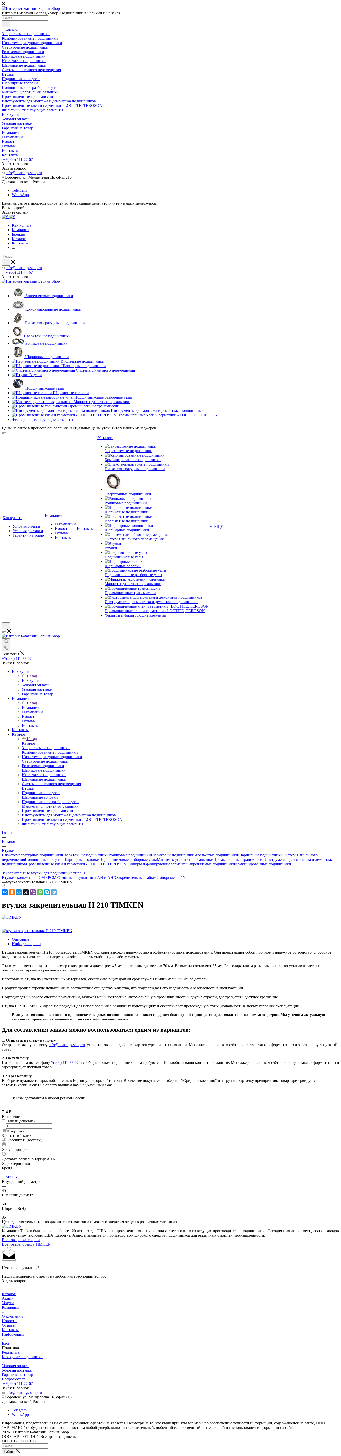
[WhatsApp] (40, 892)
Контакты (10, 1330)
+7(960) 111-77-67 (18, 159)
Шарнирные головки (81, 859)
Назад (32, 676)
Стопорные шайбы (171, 877)
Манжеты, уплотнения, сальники (185, 859)
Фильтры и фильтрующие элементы (156, 864)
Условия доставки (17, 1370)
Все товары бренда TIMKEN (26, 1244)
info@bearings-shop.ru (24, 173)
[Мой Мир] (19, 892)
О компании (12, 1316)
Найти (8, 1451)
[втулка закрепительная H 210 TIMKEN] (37, 931)
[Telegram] (54, 892)
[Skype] (47, 892)
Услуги (8, 1303)
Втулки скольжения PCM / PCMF (30, 877)
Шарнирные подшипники (260, 855)
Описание (20, 939)
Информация (13, 1334)
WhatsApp (20, 195)
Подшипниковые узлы (44, 859)
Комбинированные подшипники (263, 864)
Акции (8, 1298)
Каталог (29, 743)
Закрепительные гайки (135, 877)
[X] (26, 892)
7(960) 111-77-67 (65, 1062)
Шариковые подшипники (172, 855)
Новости (9, 1321)
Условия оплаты (15, 1366)
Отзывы (9, 1325)
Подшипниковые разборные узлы (128, 859)
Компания (30, 707)
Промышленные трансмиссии (239, 859)
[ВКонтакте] (5, 892)
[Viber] (33, 892)
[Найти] (6, 24)
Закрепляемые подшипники (211, 864)
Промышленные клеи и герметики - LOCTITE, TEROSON (76, 864)
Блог (6, 1343)
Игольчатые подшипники (216, 855)
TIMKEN (10, 1177)
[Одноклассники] (12, 892)
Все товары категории (21, 1240)
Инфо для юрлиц (26, 944)
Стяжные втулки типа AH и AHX (87, 877)
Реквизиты (11, 1352)
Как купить (31, 680)
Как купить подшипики (22, 1357)
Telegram (19, 190)
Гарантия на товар (17, 1375)
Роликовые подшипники (130, 855)
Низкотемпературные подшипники (32, 855)
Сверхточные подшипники (85, 855)
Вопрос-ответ (13, 1379)
